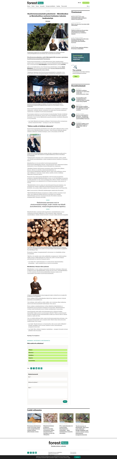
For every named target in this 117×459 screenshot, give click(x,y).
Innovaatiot (42, 6)
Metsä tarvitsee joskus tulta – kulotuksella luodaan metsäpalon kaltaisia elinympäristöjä (79, 18)
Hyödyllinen (31, 355)
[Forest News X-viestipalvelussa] (28, 453)
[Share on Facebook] (31, 368)
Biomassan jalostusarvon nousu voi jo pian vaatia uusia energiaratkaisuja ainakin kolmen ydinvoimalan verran (34, 429)
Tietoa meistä (64, 6)
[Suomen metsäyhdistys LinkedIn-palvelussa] (36, 453)
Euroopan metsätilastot (50, 6)
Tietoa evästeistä (73, 452)
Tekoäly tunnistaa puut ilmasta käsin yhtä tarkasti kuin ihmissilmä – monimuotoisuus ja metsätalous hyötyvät (79, 32)
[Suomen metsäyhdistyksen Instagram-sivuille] (33, 453)
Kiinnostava (31, 352)
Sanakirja (58, 6)
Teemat (37, 6)
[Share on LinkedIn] (36, 368)
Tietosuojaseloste (73, 453)
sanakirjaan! (76, 59)
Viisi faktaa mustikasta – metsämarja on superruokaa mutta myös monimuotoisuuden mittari (82, 92)
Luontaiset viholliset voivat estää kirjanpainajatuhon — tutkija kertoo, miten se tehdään (82, 125)
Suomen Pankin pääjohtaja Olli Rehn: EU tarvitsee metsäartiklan (79, 48)
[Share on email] (41, 368)
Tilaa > (76, 76)
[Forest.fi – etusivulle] (58, 442)
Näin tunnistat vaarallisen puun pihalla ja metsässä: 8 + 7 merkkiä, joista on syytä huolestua (83, 108)
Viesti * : (29, 387)
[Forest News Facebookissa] (31, 453)
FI (80, 2)
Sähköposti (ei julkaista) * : (33, 382)
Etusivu (28, 6)
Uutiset (33, 6)
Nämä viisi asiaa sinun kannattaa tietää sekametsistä (80, 25)
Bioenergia (48, 21)
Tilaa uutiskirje (86, 2)
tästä (69, 457)
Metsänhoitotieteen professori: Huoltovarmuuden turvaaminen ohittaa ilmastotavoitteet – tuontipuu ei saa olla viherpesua (48, 430)
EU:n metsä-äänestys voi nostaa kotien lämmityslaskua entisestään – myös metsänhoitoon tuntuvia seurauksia (66, 430)
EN (78, 2)
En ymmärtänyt (32, 360)
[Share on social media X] (34, 368)
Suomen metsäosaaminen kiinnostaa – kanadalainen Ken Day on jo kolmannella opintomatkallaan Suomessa (80, 41)
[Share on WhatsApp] (39, 368)
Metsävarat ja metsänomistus (42, 340)
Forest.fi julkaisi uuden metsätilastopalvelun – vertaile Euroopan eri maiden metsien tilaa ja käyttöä (82, 99)
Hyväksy (77, 457)
